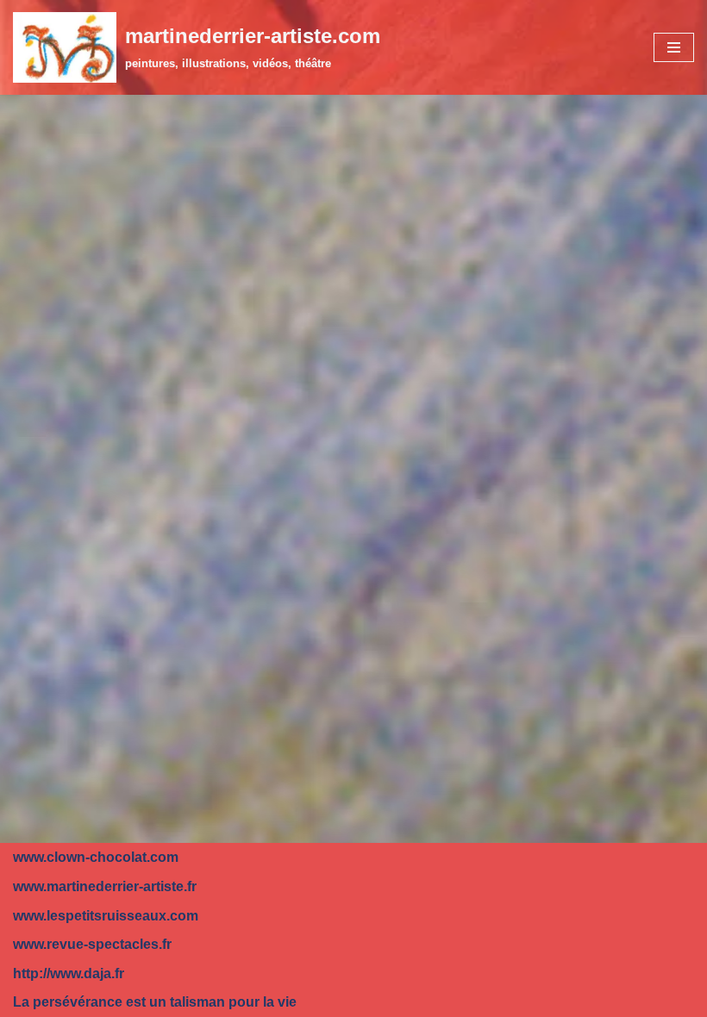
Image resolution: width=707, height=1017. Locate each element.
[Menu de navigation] (674, 47)
